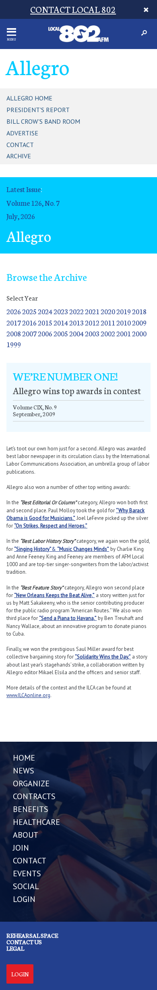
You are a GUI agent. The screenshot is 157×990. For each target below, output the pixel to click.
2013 (76, 322)
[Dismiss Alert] (146, 9)
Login (20, 974)
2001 (123, 333)
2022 (76, 311)
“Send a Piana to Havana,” (68, 618)
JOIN (21, 848)
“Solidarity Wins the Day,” (103, 656)
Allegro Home (29, 98)
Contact (20, 145)
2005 (61, 333)
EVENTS (27, 873)
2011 (108, 322)
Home (24, 758)
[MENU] (11, 32)
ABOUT (25, 835)
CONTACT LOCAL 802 (73, 9)
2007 (29, 333)
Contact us (24, 942)
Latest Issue (23, 189)
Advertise (22, 133)
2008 (13, 333)
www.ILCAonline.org (28, 695)
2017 (13, 322)
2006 (45, 333)
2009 (139, 322)
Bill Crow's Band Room (43, 121)
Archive (18, 156)
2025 (29, 311)
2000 (139, 333)
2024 (45, 311)
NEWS (23, 770)
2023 (61, 311)
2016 (29, 322)
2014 (61, 322)
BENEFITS (30, 809)
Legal (15, 948)
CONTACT (29, 860)
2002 (108, 333)
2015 (45, 322)
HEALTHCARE (36, 822)
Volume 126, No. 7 (33, 203)
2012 (92, 322)
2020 (108, 311)
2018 (139, 311)
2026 (13, 311)
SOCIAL (26, 886)
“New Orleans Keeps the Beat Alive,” (54, 595)
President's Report (38, 110)
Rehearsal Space (32, 935)
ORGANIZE (31, 783)
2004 (76, 333)
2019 (123, 311)
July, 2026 (20, 216)
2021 (92, 311)
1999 (13, 344)
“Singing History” (33, 549)
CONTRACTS (34, 796)
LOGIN (24, 899)
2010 (123, 322)
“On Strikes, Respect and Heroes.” (50, 525)
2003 (92, 333)
